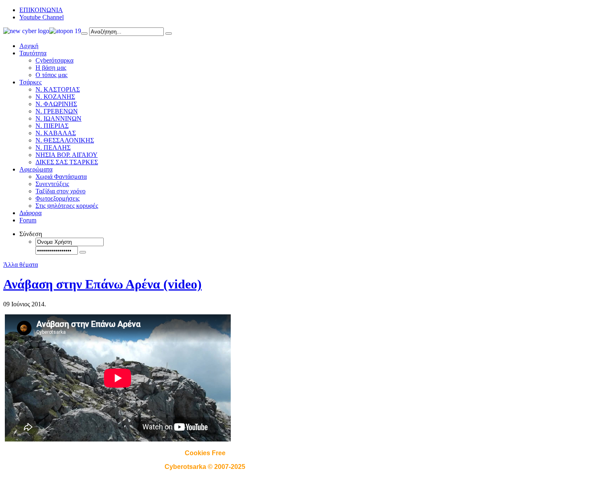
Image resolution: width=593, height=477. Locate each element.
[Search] (84, 33)
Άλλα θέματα (20, 264)
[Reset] (168, 33)
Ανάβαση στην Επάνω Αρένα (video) (102, 284)
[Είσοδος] (82, 252)
